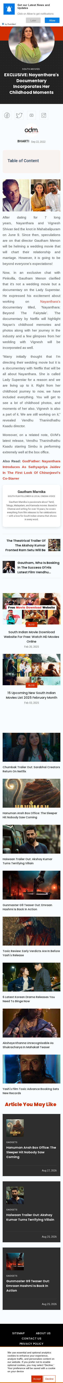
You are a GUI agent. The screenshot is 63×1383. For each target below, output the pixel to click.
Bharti (23, 141)
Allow (52, 20)
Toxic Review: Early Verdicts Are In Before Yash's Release (31, 953)
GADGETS (11, 1142)
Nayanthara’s (50, 301)
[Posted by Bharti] (31, 130)
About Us (43, 1333)
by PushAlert (10, 24)
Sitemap (18, 1333)
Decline (49, 1378)
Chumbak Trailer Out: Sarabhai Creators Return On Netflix (31, 769)
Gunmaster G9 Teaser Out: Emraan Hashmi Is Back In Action (27, 907)
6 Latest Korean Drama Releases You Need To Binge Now (29, 999)
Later (33, 20)
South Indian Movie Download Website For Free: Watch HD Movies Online (31, 637)
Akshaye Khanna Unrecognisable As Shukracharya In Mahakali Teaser (28, 1045)
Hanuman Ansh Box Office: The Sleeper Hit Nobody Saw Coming (30, 815)
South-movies (31, 69)
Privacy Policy (32, 1344)
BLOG (31, 624)
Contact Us (31, 1339)
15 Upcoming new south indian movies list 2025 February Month (31, 695)
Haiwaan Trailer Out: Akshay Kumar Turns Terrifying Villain (27, 861)
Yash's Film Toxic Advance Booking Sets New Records (31, 1091)
